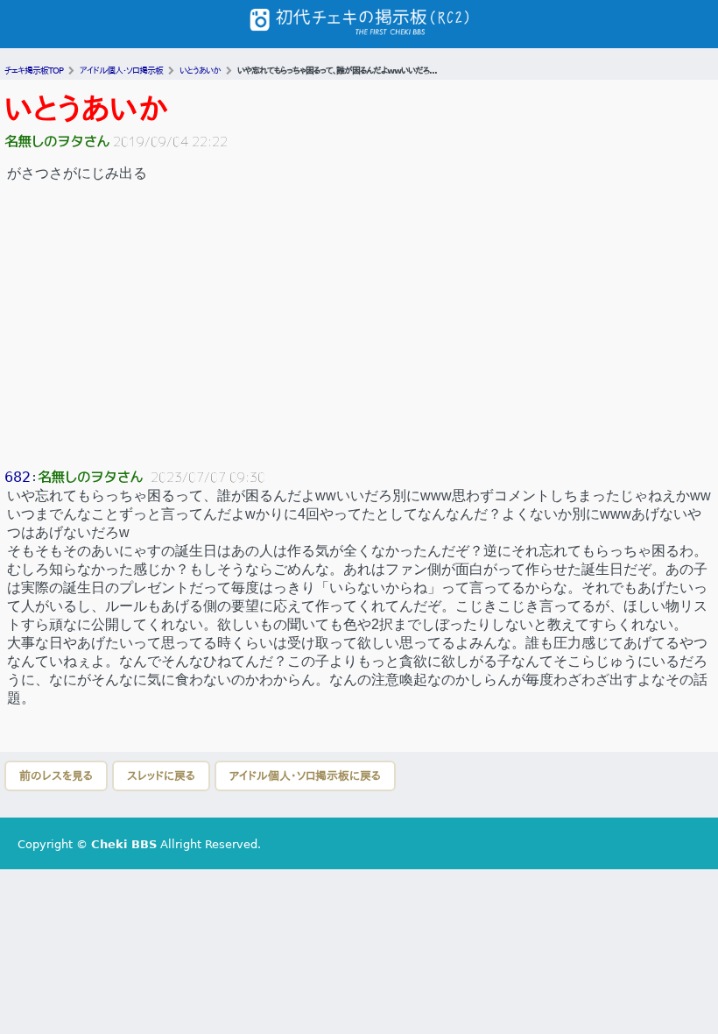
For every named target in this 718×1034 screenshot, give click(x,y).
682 (17, 477)
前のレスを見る (56, 776)
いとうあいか (86, 109)
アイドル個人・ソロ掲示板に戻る (305, 776)
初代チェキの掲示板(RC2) (359, 24)
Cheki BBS (124, 844)
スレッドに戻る (161, 776)
